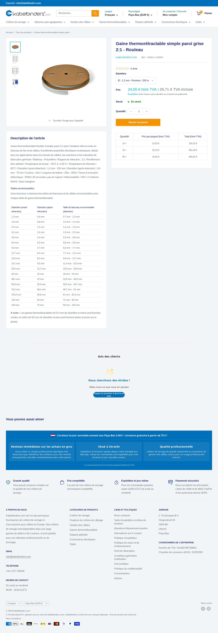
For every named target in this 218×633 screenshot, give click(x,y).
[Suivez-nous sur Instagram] (209, 609)
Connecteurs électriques (174, 22)
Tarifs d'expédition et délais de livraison (130, 522)
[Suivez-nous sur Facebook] (203, 609)
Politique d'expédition (125, 538)
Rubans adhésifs (144, 22)
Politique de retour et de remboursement (126, 544)
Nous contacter (122, 515)
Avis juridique (121, 564)
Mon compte (170, 14)
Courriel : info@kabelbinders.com (23, 3)
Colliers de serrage (16, 22)
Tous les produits (23, 32)
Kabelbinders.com (126, 57)
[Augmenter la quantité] (147, 111)
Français (12, 603)
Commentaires (122, 573)
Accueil (9, 32)
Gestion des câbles (80, 22)
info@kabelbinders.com (18, 556)
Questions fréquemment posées (131, 528)
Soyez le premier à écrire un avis (109, 394)
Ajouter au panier (138, 122)
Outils (199, 22)
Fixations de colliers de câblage (86, 520)
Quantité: (121, 111)
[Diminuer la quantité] (131, 111)
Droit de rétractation (124, 551)
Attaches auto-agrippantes (48, 22)
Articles (118, 578)
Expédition (133, 94)
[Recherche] (95, 13)
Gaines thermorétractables (113, 22)
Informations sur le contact (128, 533)
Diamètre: (121, 73)
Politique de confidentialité (128, 568)
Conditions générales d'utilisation (125, 557)
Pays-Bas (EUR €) (34, 603)
